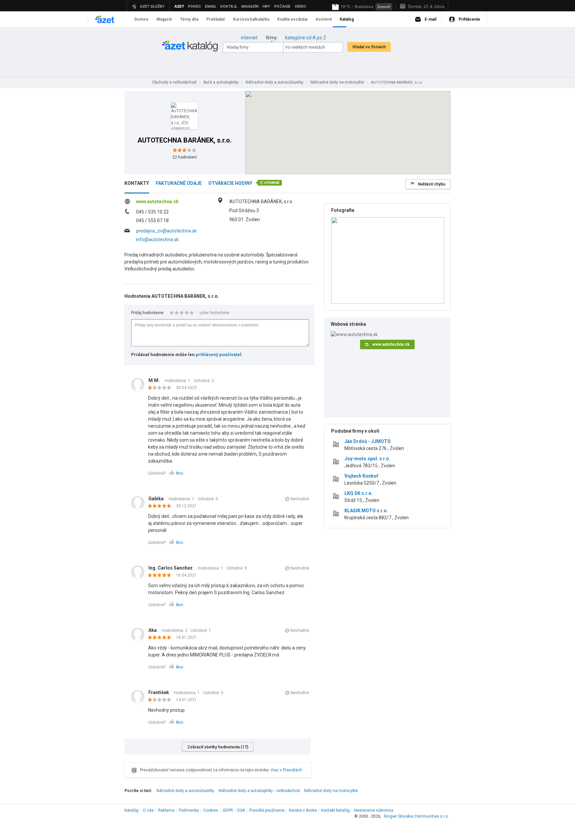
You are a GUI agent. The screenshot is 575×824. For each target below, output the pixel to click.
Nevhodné (299, 499)
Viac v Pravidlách (286, 770)
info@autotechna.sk (157, 239)
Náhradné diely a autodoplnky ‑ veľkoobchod (259, 790)
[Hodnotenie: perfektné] (161, 506)
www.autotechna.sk (157, 201)
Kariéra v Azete (303, 810)
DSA (241, 810)
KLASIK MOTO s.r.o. (366, 510)
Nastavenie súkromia (373, 810)
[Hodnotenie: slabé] (161, 388)
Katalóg (131, 810)
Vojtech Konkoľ (361, 476)
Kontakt (335, 810)
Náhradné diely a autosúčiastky (185, 790)
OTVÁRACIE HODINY (230, 183)
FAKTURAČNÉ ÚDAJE (179, 183)
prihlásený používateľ (218, 354)
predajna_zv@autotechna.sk (166, 230)
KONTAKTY (136, 183)
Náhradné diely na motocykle (331, 790)
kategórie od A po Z (305, 37)
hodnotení (184, 157)
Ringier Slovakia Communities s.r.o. (416, 816)
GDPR (228, 810)
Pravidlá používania (267, 810)
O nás (148, 810)
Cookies (210, 810)
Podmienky (189, 810)
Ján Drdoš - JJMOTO (367, 441)
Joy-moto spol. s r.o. (367, 458)
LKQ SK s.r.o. (358, 493)
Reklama (166, 810)
